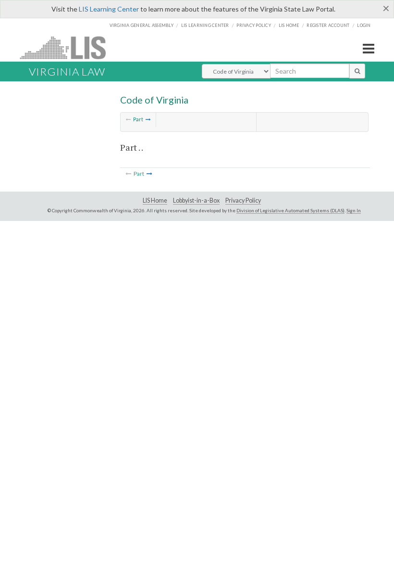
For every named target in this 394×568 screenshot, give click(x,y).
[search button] (357, 71)
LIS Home (155, 200)
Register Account (328, 25)
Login (363, 25)
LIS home (289, 25)
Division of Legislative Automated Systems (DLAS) (290, 210)
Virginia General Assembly (141, 25)
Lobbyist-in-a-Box (196, 200)
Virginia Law (67, 71)
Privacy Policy (253, 25)
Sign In (353, 210)
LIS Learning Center (109, 9)
